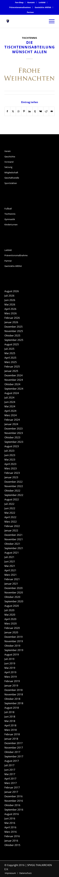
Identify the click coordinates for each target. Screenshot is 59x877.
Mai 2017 (9, 774)
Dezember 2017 (13, 743)
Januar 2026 (11, 322)
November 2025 (13, 331)
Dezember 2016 (13, 796)
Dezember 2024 (13, 375)
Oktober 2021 (12, 543)
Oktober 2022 (12, 490)
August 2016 (11, 814)
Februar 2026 (12, 317)
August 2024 (11, 393)
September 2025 (13, 340)
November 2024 (13, 379)
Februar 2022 (12, 526)
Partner (30, 12)
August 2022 (11, 499)
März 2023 (10, 468)
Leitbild (42, 2)
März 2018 (10, 729)
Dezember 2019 (13, 636)
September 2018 (13, 703)
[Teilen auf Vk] (40, 111)
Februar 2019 (12, 681)
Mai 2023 (9, 459)
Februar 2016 (12, 836)
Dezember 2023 (13, 428)
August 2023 (11, 446)
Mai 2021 (9, 565)
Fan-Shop (19, 2)
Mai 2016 (9, 822)
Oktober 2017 (12, 752)
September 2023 (13, 441)
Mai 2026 (9, 304)
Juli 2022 (9, 503)
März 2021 (10, 574)
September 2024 (13, 388)
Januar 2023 (11, 477)
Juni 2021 (9, 561)
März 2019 (10, 676)
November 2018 (13, 694)
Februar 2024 (12, 419)
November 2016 (13, 800)
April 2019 (10, 672)
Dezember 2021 (13, 534)
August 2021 (11, 552)
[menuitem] (19, 2)
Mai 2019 (9, 667)
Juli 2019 (9, 659)
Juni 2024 (9, 402)
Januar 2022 (11, 530)
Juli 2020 (9, 610)
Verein (7, 151)
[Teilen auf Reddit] (46, 111)
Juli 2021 (9, 557)
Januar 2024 (11, 424)
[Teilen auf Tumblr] (35, 111)
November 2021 (13, 539)
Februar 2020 (12, 628)
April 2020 (10, 619)
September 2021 (13, 548)
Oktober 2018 (12, 698)
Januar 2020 (11, 632)
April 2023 (10, 464)
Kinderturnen (11, 224)
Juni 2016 (9, 818)
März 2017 (10, 783)
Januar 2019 (11, 685)
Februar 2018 (12, 734)
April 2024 (10, 410)
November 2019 (13, 641)
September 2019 (13, 650)
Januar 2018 (11, 738)
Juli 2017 (9, 765)
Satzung (8, 167)
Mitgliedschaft (11, 172)
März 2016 (10, 831)
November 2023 (13, 433)
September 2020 (13, 601)
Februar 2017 (12, 787)
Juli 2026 (9, 295)
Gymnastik (9, 219)
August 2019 (11, 654)
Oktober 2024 (12, 384)
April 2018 (10, 725)
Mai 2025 (9, 353)
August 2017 (11, 760)
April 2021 (10, 570)
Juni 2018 (9, 716)
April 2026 (10, 308)
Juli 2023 (9, 450)
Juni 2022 (9, 508)
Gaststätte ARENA (43, 7)
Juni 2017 (9, 769)
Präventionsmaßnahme (20, 7)
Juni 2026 (9, 300)
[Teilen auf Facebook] (7, 111)
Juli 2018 (9, 712)
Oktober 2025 (12, 335)
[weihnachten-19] (29, 74)
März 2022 (10, 521)
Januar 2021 (11, 583)
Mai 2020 (9, 614)
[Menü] (50, 21)
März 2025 (10, 362)
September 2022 (13, 495)
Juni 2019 (9, 663)
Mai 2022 (9, 512)
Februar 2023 (12, 472)
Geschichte (9, 156)
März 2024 (10, 415)
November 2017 (13, 747)
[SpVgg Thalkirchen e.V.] (24, 21)
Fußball (8, 208)
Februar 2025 (12, 366)
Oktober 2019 (12, 645)
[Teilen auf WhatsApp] (18, 111)
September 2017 (13, 756)
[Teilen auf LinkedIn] (29, 111)
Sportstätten (10, 183)
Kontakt (31, 2)
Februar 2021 (12, 579)
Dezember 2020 (13, 588)
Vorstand (8, 161)
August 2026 (11, 291)
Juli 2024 (9, 397)
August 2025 (11, 344)
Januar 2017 (11, 791)
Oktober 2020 (12, 597)
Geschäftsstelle (11, 177)
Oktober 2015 (12, 845)
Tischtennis (29, 37)
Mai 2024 (9, 406)
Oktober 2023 (12, 437)
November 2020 (13, 592)
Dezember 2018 (13, 690)
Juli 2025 (9, 348)
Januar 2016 (11, 840)
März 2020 (10, 623)
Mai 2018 (9, 721)
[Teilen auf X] (13, 111)
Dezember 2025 (13, 326)
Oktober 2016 (12, 805)
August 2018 (11, 707)
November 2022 (13, 486)
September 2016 (13, 809)
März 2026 (10, 313)
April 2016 (10, 827)
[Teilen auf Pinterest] (24, 111)
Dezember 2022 (13, 481)
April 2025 (10, 357)
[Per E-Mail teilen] (51, 111)
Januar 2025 (11, 371)
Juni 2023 (9, 455)
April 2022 (10, 517)
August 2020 (11, 605)
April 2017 (10, 778)
